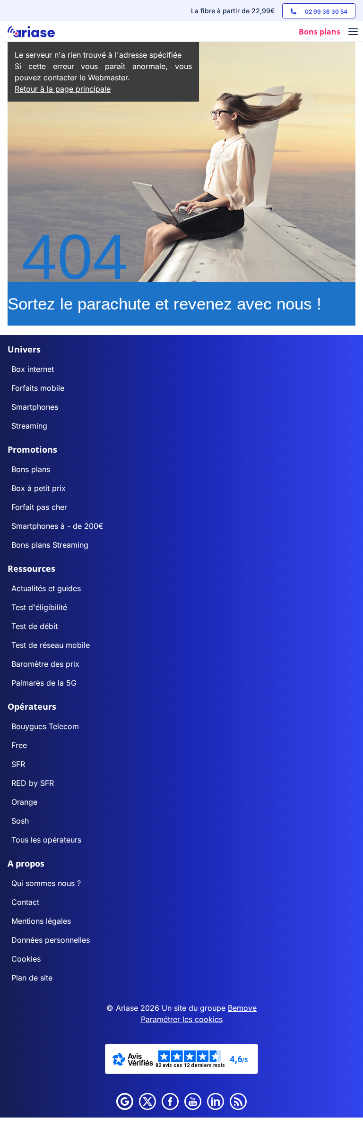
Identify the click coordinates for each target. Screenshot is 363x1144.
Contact (25, 902)
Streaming (29, 425)
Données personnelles (50, 940)
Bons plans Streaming (49, 545)
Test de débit (34, 626)
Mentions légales (41, 921)
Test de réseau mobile (50, 645)
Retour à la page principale (63, 89)
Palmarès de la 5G (44, 683)
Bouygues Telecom (45, 726)
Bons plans (30, 469)
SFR (18, 764)
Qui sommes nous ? (46, 883)
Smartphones (34, 407)
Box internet (32, 369)
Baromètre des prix (45, 664)
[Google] (124, 1101)
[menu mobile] (353, 32)
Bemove (242, 1008)
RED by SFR (32, 783)
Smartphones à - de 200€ (57, 526)
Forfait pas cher (39, 507)
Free (19, 745)
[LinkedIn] (215, 1101)
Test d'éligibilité (39, 607)
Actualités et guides (46, 588)
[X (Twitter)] (147, 1101)
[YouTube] (192, 1101)
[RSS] (238, 1101)
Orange (24, 802)
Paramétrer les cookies (182, 1019)
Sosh (20, 821)
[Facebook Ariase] (170, 1101)
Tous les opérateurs (46, 839)
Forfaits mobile (37, 388)
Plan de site (31, 977)
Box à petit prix (38, 488)
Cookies (26, 958)
